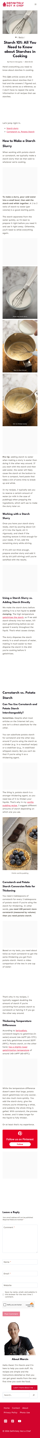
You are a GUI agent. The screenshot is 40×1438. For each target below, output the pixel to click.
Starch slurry (12, 128)
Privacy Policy (10, 1412)
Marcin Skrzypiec (16, 62)
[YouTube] (20, 1421)
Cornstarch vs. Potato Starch (20, 131)
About (25, 1408)
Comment (9, 1227)
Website (8, 1285)
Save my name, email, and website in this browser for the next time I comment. (21, 1294)
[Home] (16, 37)
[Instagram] (6, 1421)
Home (7, 1408)
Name (7, 1262)
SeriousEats (21, 1030)
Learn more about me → (24, 1387)
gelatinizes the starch (13, 617)
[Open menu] (35, 4)
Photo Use (25, 1412)
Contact (16, 1408)
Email (7, 1273)
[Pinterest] (13, 1421)
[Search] (34, 1395)
